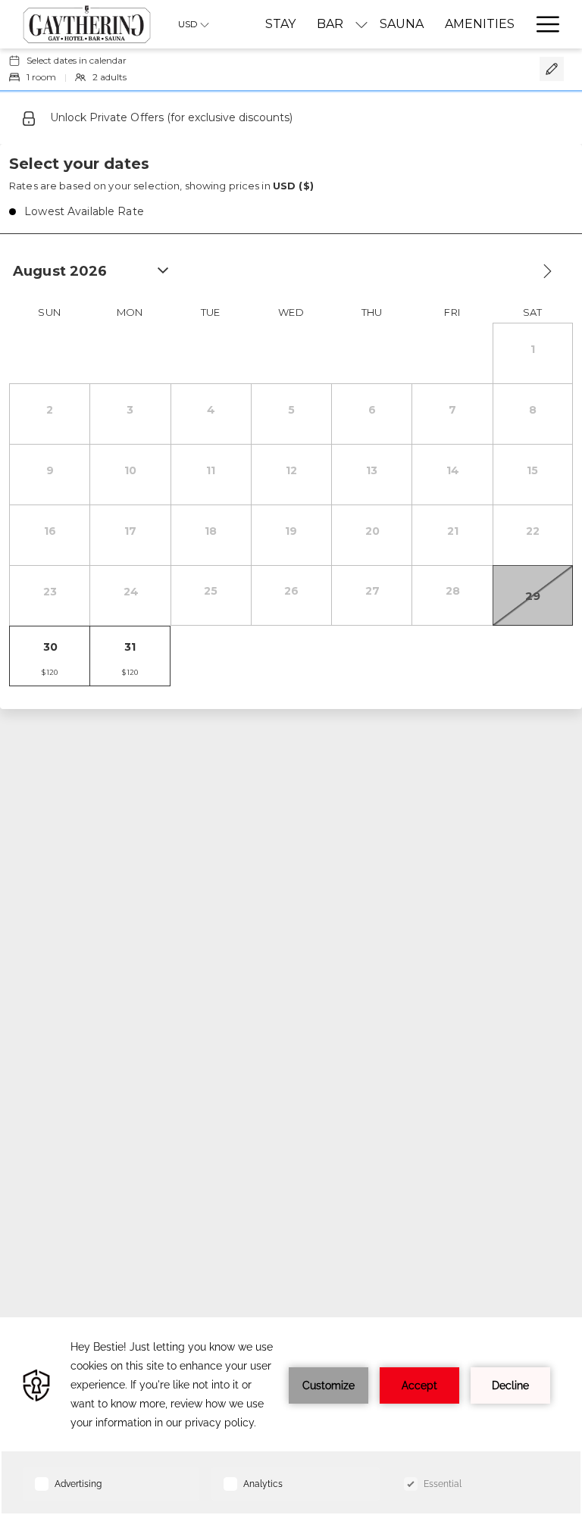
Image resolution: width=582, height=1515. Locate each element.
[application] (291, 1416)
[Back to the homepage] (87, 24)
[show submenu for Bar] (361, 24)
